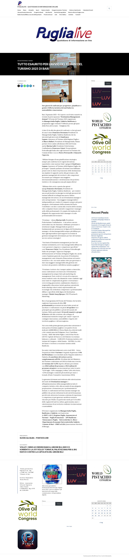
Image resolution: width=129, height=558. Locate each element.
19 (98, 170)
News (24, 10)
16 (110, 168)
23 (110, 170)
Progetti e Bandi (38, 12)
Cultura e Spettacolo (75, 10)
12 (98, 168)
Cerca (93, 80)
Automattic (108, 556)
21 (104, 170)
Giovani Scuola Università (25, 12)
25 (95, 172)
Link (56, 14)
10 (92, 168)
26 (98, 172)
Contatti (77, 14)
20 (101, 170)
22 (107, 170)
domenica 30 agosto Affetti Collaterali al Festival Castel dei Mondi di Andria (101, 239)
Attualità (31, 10)
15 (107, 168)
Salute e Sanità (45, 10)
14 (104, 168)
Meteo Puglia (94, 207)
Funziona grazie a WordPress (90, 556)
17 (92, 170)
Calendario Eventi (88, 10)
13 (101, 168)
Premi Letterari (48, 14)
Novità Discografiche (60, 12)
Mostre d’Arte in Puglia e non (76, 12)
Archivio (71, 14)
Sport (37, 10)
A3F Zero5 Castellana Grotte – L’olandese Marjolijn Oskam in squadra (100, 219)
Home (19, 10)
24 (92, 172)
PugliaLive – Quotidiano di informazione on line (37, 7)
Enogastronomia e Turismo (59, 10)
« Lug (101, 178)
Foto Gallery (62, 14)
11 (95, 168)
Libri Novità (48, 12)
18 (95, 170)
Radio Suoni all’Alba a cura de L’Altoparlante (30, 14)
